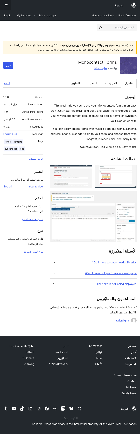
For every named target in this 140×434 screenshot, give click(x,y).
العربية (125, 408)
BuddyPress (129, 393)
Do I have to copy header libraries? (114, 262)
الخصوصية (131, 364)
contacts (17, 142)
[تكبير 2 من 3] (87, 169)
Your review (36, 186)
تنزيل (8, 65)
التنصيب (92, 83)
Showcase (95, 346)
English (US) (10, 133)
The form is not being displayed (117, 284)
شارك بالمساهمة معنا (22, 346)
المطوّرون (62, 358)
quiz (22, 149)
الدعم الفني (61, 352)
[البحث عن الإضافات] (100, 27)
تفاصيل (129, 83)
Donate (27, 358)
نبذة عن (132, 346)
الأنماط (98, 364)
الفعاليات (29, 352)
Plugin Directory (127, 15)
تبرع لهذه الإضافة (33, 251)
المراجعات (111, 83)
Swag (29, 364)
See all (7, 186)
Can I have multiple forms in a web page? (111, 273)
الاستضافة (131, 358)
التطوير (76, 83)
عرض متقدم (36, 158)
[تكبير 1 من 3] (132, 169)
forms (8, 142)
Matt (132, 381)
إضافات (98, 358)
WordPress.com (125, 375)
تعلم (66, 346)
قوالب (98, 352)
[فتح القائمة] (5, 5)
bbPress (131, 387)
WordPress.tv (58, 364)
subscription (11, 149)
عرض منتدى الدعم (32, 219)
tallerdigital (100, 68)
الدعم (6, 83)
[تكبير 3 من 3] (132, 195)
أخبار (134, 352)
